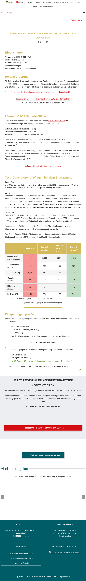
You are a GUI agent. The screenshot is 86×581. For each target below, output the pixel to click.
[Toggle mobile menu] (84, 13)
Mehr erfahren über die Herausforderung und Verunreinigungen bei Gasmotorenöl (37, 92)
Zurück (73, 20)
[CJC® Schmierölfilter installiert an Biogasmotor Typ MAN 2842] (43, 99)
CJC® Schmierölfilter (56, 121)
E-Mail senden (65, 536)
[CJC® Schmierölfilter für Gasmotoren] (43, 166)
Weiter (80, 20)
